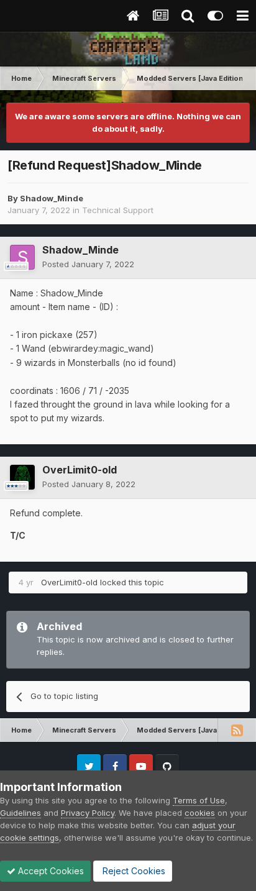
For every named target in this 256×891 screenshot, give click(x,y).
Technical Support (117, 210)
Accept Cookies (50, 871)
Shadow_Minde (51, 198)
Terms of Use (199, 800)
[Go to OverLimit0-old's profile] (22, 477)
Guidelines (20, 813)
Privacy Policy (87, 813)
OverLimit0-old (79, 470)
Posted (88, 264)
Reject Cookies (132, 871)
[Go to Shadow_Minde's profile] (22, 257)
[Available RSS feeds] (236, 730)
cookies (200, 813)
